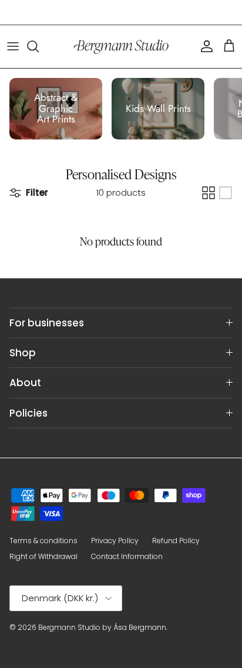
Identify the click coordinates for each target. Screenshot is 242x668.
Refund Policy (176, 541)
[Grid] (208, 193)
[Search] (39, 46)
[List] (226, 193)
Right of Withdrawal (43, 556)
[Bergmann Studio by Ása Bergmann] (121, 46)
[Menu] (13, 46)
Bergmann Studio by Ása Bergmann (102, 627)
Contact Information (127, 556)
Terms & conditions (43, 541)
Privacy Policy (115, 541)
